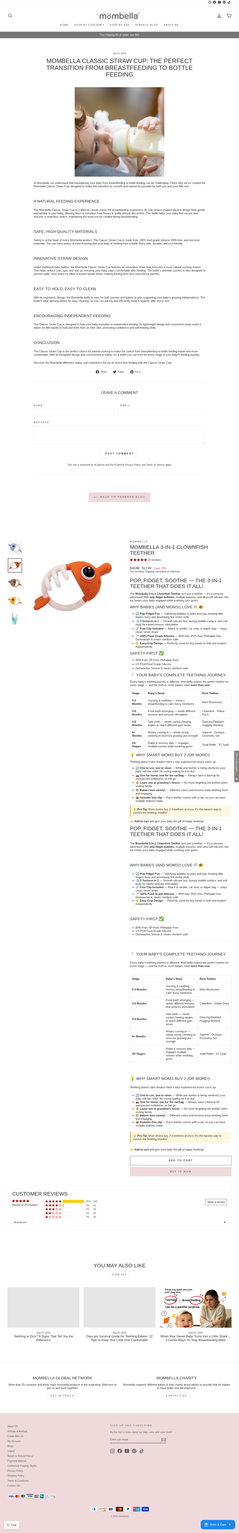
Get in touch (62, 1395)
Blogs (10, 1446)
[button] (139, 559)
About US (12, 1426)
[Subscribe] (163, 1440)
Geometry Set (210, 735)
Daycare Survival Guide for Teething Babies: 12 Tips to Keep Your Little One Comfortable (119, 1338)
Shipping (149, 571)
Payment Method (16, 1461)
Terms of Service (155, 464)
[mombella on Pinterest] (134, 1451)
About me (171, 25)
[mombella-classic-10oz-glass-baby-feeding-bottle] (119, 132)
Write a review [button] (216, 1202)
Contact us (176, 1395)
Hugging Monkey (212, 725)
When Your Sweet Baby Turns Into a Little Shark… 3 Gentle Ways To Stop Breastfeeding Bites (195, 1338)
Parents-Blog (146, 25)
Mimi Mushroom (212, 702)
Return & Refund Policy (20, 1456)
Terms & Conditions (18, 1480)
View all (119, 1274)
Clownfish (208, 711)
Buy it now (181, 1171)
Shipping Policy (15, 1475)
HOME (64, 25)
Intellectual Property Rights (22, 1465)
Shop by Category (89, 25)
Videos (11, 1451)
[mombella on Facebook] (119, 1451)
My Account (13, 1441)
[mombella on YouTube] (127, 1451)
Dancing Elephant (213, 721)
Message (41, 422)
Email (125, 405)
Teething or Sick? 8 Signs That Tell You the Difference (43, 1338)
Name (38, 405)
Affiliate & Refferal (17, 1431)
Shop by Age (120, 25)
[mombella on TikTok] (141, 1451)
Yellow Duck (221, 1003)
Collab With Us (15, 1436)
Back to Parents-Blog (122, 497)
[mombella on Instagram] (112, 1451)
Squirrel (207, 732)
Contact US (13, 1485)
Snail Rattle (209, 744)
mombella (139, 541)
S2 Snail (223, 744)
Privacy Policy (133, 464)
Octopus (219, 732)
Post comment (119, 453)
